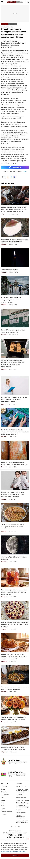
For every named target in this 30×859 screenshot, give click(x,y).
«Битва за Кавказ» (21, 786)
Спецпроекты (20, 794)
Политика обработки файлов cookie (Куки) (22, 821)
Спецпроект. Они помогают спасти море (22, 806)
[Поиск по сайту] (28, 2)
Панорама (19, 783)
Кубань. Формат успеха (22, 800)
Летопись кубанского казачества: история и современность (22, 790)
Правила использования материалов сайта (21, 817)
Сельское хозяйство (6, 811)
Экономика (4, 792)
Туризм (3, 808)
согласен (15, 855)
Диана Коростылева (7, 26)
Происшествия (5, 794)
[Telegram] (11, 177)
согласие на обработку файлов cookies (13, 851)
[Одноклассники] (8, 177)
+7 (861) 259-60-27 (15, 835)
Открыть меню (2, 2)
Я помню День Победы (22, 803)
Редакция (18, 809)
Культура (3, 800)
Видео (2, 805)
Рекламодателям (21, 812)
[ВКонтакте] (4, 177)
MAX (25, 171)
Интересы (3, 814)
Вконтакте (11, 826)
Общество (4, 24)
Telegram (19, 826)
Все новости (4, 783)
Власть (3, 789)
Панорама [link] (3, 466)
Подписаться (16, 167)
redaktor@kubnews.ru (15, 837)
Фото (2, 803)
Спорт (2, 797)
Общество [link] (3, 214)
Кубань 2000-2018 (21, 797)
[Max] (14, 177)
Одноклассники (15, 826)
